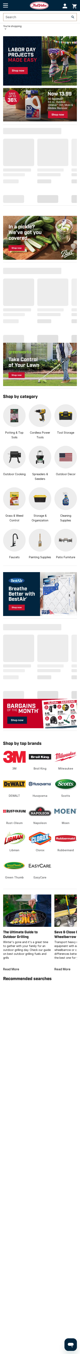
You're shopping (12, 26)
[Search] (73, 17)
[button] (65, 6)
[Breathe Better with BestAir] (40, 594)
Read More (11, 969)
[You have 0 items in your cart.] (74, 6)
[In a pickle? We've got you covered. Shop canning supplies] (40, 238)
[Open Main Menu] (5, 5)
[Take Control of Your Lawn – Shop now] (40, 364)
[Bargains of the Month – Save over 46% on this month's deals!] (40, 713)
